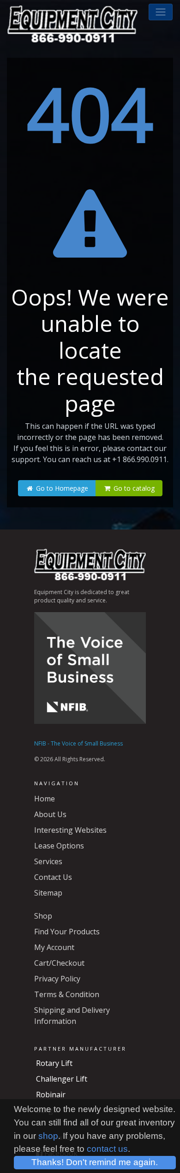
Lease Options (59, 846)
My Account (54, 947)
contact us (107, 1149)
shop (48, 1136)
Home (44, 799)
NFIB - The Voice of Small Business (78, 743)
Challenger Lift (61, 1079)
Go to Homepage (61, 488)
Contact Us (53, 877)
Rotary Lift (54, 1063)
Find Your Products (67, 931)
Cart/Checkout (59, 963)
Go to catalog (133, 488)
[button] (161, 12)
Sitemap (48, 893)
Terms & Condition (66, 994)
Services (48, 861)
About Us (50, 814)
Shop (43, 916)
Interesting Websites (70, 830)
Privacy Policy (57, 979)
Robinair (51, 1094)
